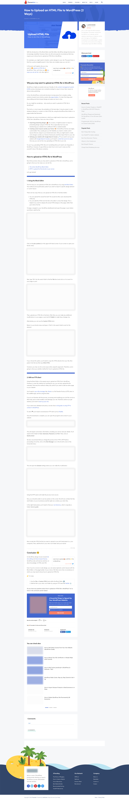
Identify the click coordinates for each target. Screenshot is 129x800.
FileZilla (61, 411)
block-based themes (41, 559)
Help (91, 2)
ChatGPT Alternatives (58, 788)
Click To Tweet (68, 73)
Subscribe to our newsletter (56, 610)
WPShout (77, 777)
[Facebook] (28, 787)
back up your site (44, 401)
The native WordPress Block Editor (39, 167)
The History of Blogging (58, 777)
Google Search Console (43, 139)
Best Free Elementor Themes (89, 138)
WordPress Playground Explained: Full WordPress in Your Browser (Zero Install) (91, 116)
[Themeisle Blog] (36, 2)
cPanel (49, 391)
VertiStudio (45, 797)
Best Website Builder (58, 784)
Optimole (77, 779)
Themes (70, 2)
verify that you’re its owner (65, 139)
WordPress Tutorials (48, 631)
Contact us (95, 781)
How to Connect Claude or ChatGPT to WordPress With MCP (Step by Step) (91, 109)
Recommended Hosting (58, 786)
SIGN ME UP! (91, 79)
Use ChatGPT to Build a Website (90, 135)
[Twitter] (31, 787)
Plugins (77, 2)
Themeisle (34, 797)
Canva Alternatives (57, 781)
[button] (101, 2)
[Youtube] (35, 787)
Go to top (73, 547)
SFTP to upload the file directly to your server (42, 169)
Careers (95, 784)
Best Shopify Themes (87, 144)
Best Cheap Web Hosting (88, 132)
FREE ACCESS (60, 613)
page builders (55, 97)
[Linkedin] (39, 787)
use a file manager (40, 391)
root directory (57, 505)
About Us (84, 2)
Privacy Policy (101, 797)
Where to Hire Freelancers (88, 141)
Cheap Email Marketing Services (90, 147)
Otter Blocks (91, 88)
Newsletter (95, 779)
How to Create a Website (59, 779)
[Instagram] (42, 787)
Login (96, 2)
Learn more (91, 95)
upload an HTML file (38, 68)
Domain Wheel (78, 781)
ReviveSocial (78, 784)
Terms (96, 797)
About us (95, 777)
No (45, 620)
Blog (64, 2)
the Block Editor (68, 184)
